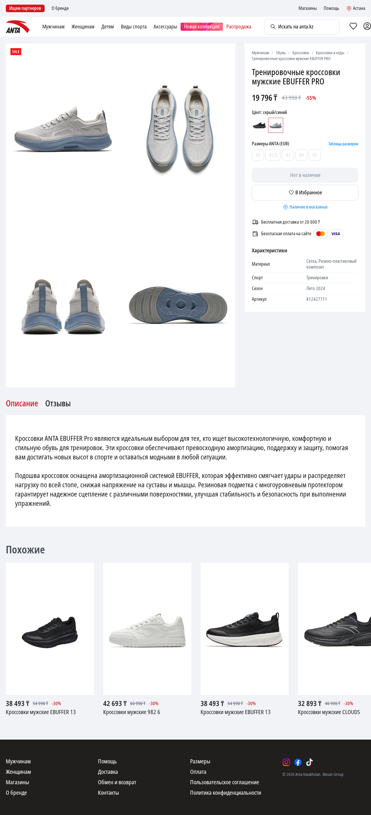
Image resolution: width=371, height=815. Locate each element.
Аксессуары (165, 27)
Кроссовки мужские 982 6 (131, 712)
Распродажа (238, 27)
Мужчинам (53, 27)
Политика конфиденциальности (225, 792)
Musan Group (333, 774)
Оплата (198, 772)
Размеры (200, 761)
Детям (107, 27)
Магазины (308, 8)
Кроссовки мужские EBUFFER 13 (41, 712)
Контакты (108, 792)
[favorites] (353, 26)
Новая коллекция (201, 27)
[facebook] (298, 762)
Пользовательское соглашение (224, 782)
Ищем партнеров (25, 8)
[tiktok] (309, 762)
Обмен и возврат (117, 782)
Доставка (108, 772)
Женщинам (83, 27)
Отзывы (58, 403)
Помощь (331, 8)
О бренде (60, 8)
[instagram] (286, 762)
